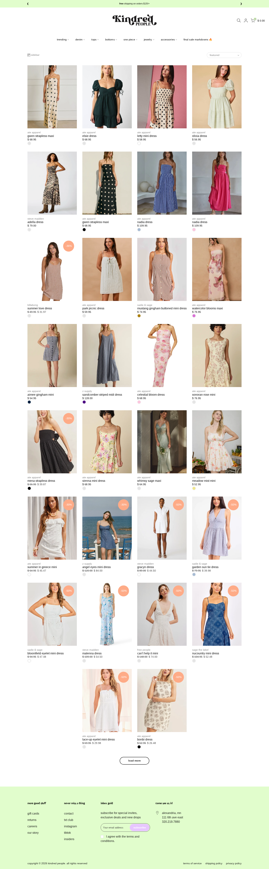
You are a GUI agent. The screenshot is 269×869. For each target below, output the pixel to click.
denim (79, 39)
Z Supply (87, 391)
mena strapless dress (41, 480)
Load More (134, 760)
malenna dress (92, 653)
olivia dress (199, 135)
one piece (129, 39)
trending (62, 39)
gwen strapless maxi (40, 135)
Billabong (32, 305)
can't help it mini (147, 653)
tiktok (67, 832)
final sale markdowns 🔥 (198, 39)
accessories (168, 39)
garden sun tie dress (205, 567)
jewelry (148, 39)
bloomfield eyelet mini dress (45, 653)
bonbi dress (144, 739)
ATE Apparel (34, 132)
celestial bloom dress (151, 394)
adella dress (35, 222)
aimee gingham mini (40, 394)
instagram (70, 826)
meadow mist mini (204, 480)
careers (32, 826)
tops (93, 39)
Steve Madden (35, 218)
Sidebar (35, 55)
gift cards (33, 813)
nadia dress (144, 222)
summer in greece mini (42, 567)
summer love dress (39, 308)
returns (31, 819)
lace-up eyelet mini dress (98, 739)
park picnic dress (93, 308)
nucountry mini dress (205, 653)
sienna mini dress (93, 480)
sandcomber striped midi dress (102, 394)
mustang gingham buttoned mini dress (162, 308)
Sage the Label (200, 649)
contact (68, 813)
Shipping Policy (213, 863)
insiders (69, 839)
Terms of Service (192, 863)
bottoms (110, 39)
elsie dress (89, 135)
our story (33, 832)
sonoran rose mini (203, 394)
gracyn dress (145, 567)
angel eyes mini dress (96, 567)
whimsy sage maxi (149, 480)
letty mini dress (147, 135)
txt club (68, 819)
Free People (143, 649)
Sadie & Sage (144, 305)
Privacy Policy (234, 863)
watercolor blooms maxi (207, 308)
